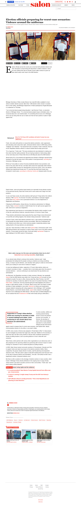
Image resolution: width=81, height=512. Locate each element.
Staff (41, 485)
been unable (16, 199)
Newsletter (59, 1)
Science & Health (56, 5)
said (40, 277)
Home (31, 485)
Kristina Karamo (34, 420)
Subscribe (11, 1)
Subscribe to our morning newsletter (24, 255)
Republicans (9, 422)
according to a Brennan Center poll (29, 171)
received (16, 206)
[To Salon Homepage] (40, 4)
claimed (33, 227)
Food (27, 5)
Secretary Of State (17, 422)
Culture (20, 5)
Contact (47, 485)
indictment (31, 286)
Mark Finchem (42, 420)
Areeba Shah (13, 403)
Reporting (49, 420)
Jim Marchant (27, 420)
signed (31, 290)
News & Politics (11, 5)
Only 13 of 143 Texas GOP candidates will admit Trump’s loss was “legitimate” (32, 138)
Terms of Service (39, 487)
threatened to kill (23, 293)
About (36, 485)
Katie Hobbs (9, 282)
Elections (20, 420)
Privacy (31, 487)
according (46, 159)
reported (16, 197)
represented (40, 231)
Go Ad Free (40, 488)
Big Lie (15, 420)
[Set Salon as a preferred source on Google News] (44, 63)
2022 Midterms (10, 420)
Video (73, 5)
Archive (47, 487)
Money (66, 5)
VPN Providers (40, 499)
